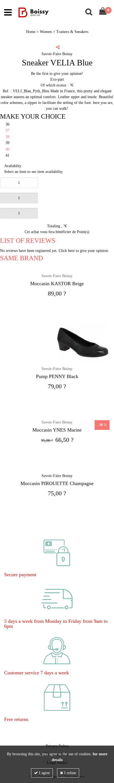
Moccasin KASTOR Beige (57, 283)
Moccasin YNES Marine (57, 430)
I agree (44, 773)
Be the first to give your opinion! (57, 74)
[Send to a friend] (58, 47)
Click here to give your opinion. (84, 251)
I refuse (69, 773)
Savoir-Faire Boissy (57, 276)
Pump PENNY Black (57, 376)
